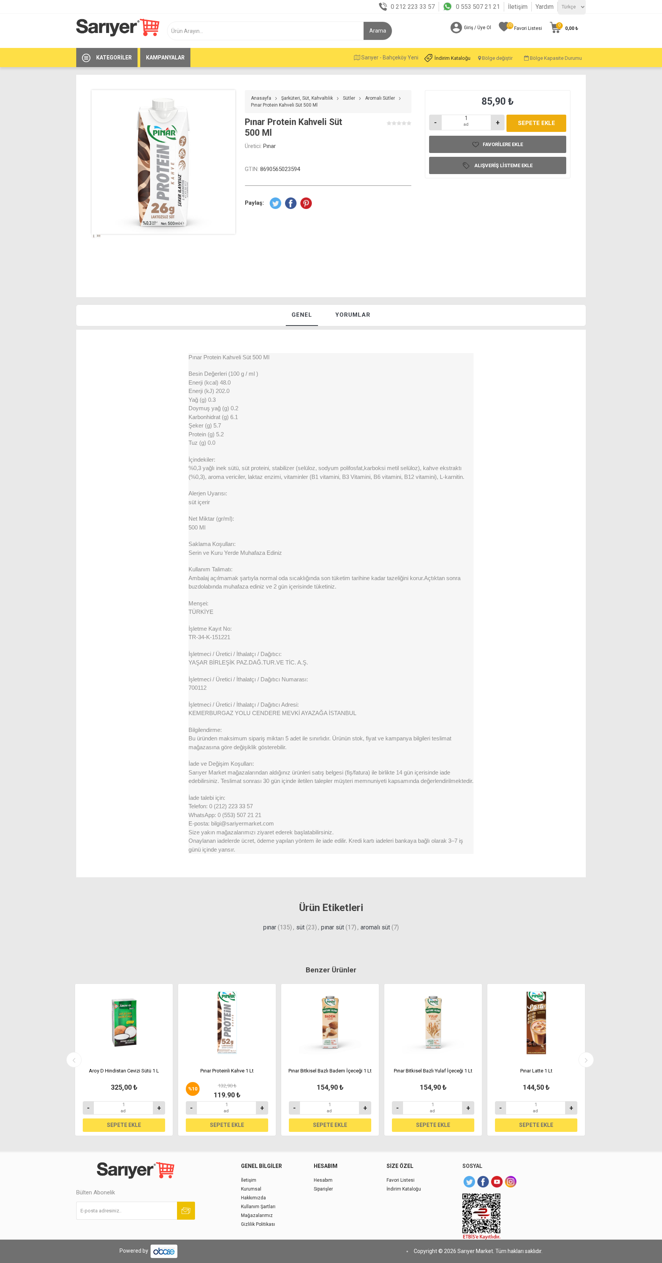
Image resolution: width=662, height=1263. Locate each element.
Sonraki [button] (586, 1059)
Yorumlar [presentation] (352, 314)
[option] (94, 250)
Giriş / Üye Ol (477, 27)
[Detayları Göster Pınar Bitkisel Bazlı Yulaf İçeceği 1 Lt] (433, 1023)
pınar (269, 927)
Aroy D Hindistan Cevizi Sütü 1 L (124, 1071)
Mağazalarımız (257, 1215)
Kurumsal (251, 1189)
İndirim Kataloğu (452, 58)
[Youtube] (497, 1181)
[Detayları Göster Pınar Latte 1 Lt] (536, 1023)
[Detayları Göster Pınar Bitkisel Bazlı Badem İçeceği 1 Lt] (330, 1023)
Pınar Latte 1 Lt (536, 1071)
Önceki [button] (74, 1059)
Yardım (545, 6)
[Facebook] (483, 1181)
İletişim (518, 6)
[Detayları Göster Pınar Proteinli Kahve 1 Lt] (227, 1023)
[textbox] (268, 31)
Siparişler (323, 1189)
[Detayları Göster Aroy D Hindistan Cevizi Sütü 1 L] (124, 1023)
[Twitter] (469, 1181)
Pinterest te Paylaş (306, 203)
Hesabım (323, 1180)
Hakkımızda (253, 1198)
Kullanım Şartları (258, 1206)
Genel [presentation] (302, 314)
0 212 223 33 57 (413, 6)
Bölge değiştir (497, 58)
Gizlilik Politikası (258, 1224)
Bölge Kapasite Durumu (555, 58)
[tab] (302, 315)
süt (300, 927)
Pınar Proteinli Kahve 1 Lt (227, 1071)
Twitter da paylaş (275, 203)
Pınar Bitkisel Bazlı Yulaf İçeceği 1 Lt (433, 1071)
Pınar (269, 146)
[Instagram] (510, 1181)
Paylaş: (254, 202)
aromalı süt (375, 927)
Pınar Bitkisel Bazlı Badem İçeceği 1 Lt (330, 1071)
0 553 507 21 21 (478, 6)
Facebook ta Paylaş (291, 203)
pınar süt (332, 927)
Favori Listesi (401, 1180)
